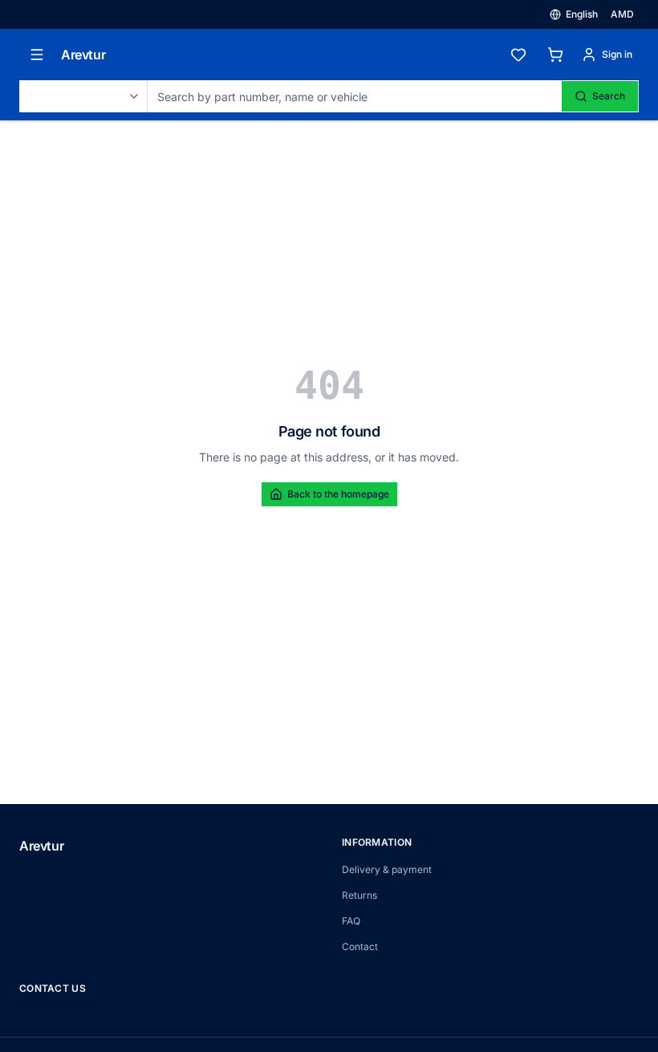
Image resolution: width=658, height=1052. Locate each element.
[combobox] (83, 96)
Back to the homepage (338, 494)
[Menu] (37, 54)
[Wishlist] (518, 54)
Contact (360, 946)
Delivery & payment (387, 869)
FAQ (351, 921)
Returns (359, 895)
